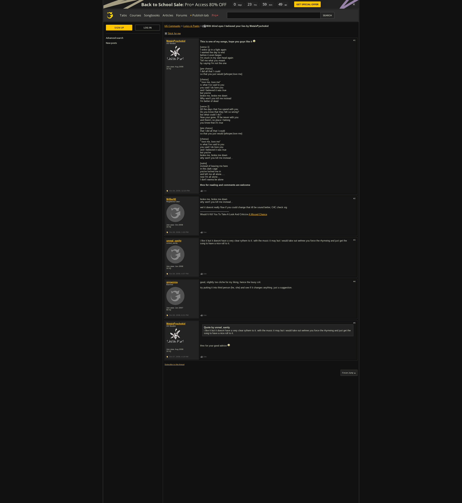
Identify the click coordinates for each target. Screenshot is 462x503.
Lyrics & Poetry (191, 26)
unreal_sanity (173, 240)
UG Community (172, 26)
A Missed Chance (258, 214)
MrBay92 (171, 199)
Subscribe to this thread (174, 364)
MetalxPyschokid (175, 41)
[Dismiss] (354, 4)
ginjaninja (172, 282)
